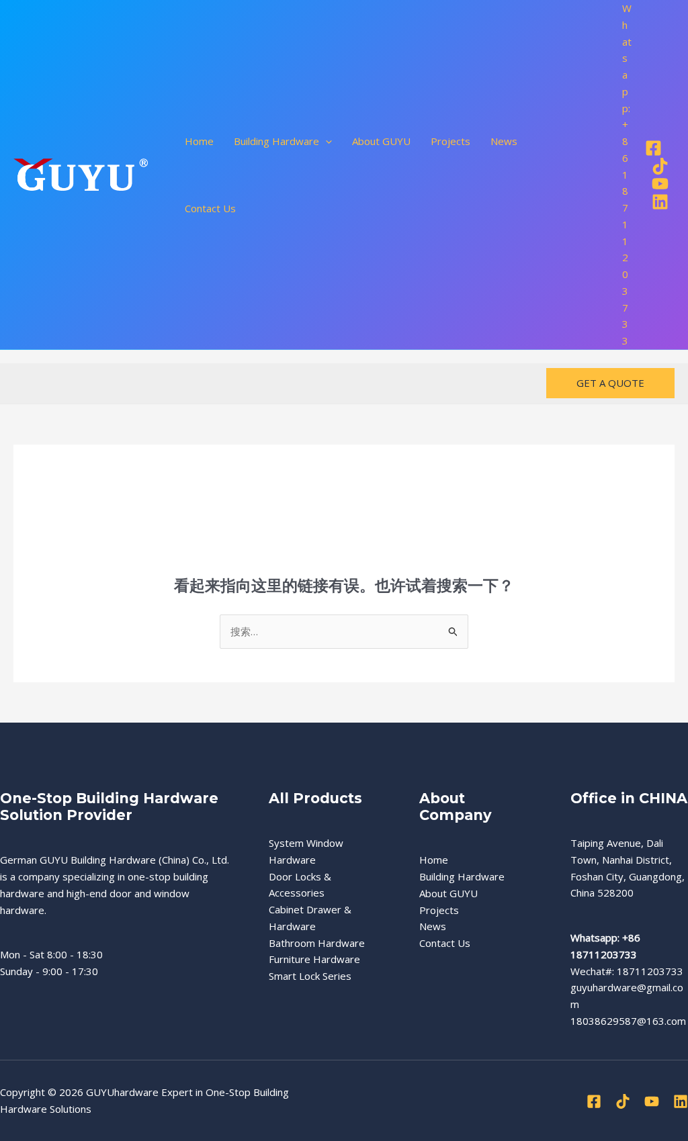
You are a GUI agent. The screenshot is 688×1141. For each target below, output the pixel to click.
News (503, 141)
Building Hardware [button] (276, 141)
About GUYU (381, 141)
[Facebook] (653, 148)
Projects (450, 141)
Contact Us (210, 208)
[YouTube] (660, 183)
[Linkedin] (660, 201)
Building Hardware (462, 876)
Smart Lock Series (310, 976)
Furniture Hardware (314, 959)
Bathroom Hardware (317, 943)
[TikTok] (660, 166)
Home (199, 141)
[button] (325, 141)
